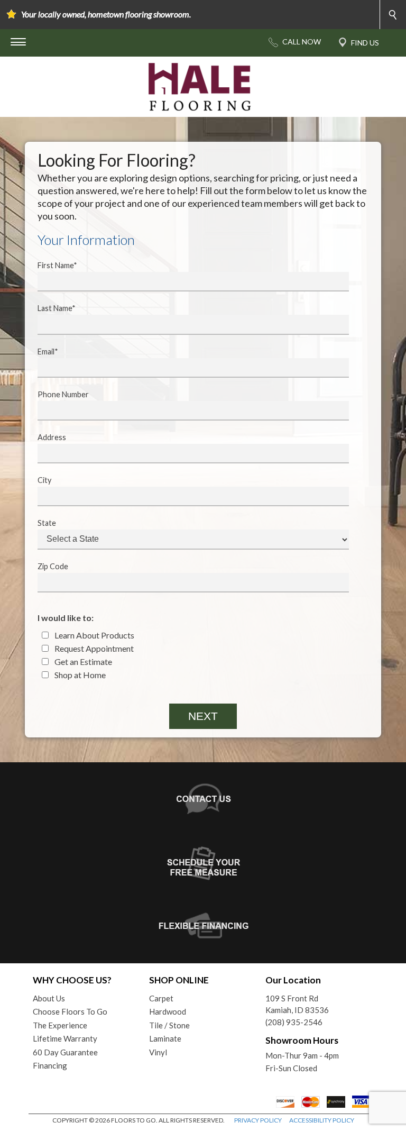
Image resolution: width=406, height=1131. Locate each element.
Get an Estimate (82, 661)
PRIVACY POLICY (258, 1120)
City (44, 480)
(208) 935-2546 (293, 1022)
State (47, 522)
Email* (48, 351)
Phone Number (63, 394)
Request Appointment (93, 648)
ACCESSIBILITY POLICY (321, 1120)
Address (52, 437)
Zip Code (53, 566)
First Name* (57, 265)
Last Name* (57, 308)
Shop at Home (79, 675)
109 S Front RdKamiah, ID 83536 (297, 1004)
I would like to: (66, 618)
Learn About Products (93, 635)
